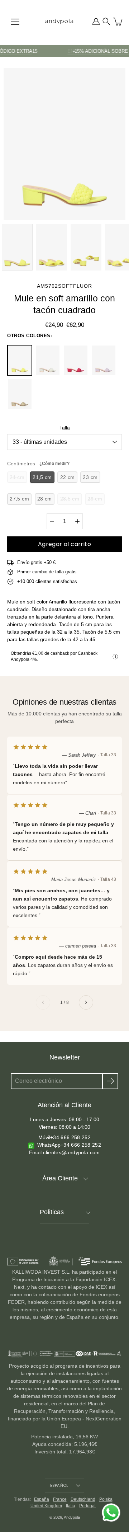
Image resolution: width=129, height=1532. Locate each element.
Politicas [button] (52, 1212)
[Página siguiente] (86, 1002)
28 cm (44, 499)
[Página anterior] (43, 1002)
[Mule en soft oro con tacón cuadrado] (19, 394)
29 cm (94, 499)
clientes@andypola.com (71, 1152)
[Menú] (15, 21)
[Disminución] (52, 521)
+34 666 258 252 (70, 1137)
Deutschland (83, 1499)
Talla (64, 428)
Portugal (87, 1505)
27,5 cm (19, 499)
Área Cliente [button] (60, 1178)
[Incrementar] (77, 521)
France (60, 1499)
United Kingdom (46, 1505)
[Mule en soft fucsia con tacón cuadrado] (75, 360)
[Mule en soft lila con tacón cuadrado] (103, 360)
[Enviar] (110, 1081)
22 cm (67, 477)
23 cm (90, 477)
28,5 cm (70, 499)
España (41, 1499)
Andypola (72, 1517)
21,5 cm (42, 477)
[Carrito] (118, 21)
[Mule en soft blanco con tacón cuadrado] (47, 360)
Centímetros (38, 463)
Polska (106, 1499)
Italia (70, 1505)
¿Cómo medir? (54, 463)
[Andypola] (59, 21)
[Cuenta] (96, 21)
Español (59, 1485)
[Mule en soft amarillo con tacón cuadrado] (19, 360)
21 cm (17, 477)
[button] (106, 21)
